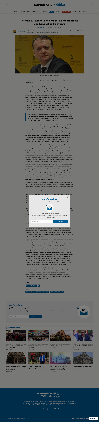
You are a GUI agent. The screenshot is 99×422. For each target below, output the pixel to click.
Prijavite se (60, 221)
